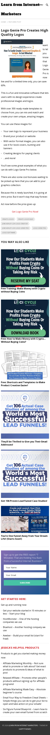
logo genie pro (39, 228)
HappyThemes (25, 729)
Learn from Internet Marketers (20, 9)
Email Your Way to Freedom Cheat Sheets (24, 697)
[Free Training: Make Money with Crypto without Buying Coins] (25, 286)
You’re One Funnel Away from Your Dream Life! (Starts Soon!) (24, 537)
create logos (8, 219)
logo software (8, 232)
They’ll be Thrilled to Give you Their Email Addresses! (24, 443)
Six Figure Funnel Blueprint (17, 709)
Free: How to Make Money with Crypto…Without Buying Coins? (23, 340)
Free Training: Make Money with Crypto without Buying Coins (23, 290)
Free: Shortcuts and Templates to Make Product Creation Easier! (23, 384)
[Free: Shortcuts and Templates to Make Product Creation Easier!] (25, 380)
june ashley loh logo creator (15, 224)
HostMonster (10, 618)
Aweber (7, 635)
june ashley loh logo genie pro (15, 228)
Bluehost (7, 627)
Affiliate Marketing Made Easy (18, 689)
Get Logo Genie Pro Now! (25, 211)
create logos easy (25, 219)
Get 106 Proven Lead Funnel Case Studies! (24, 500)
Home (3, 22)
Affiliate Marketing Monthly (17, 663)
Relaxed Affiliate (11, 677)
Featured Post (14, 22)
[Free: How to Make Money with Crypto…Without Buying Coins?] (25, 336)
